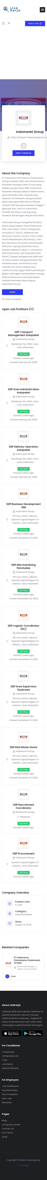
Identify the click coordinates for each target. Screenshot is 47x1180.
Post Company (10, 1094)
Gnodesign (23, 1165)
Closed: (14, 362)
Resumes (7, 1102)
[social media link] (23, 1171)
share (12, 292)
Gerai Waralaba (23, 914)
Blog (4, 1120)
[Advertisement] (23, 54)
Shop (4, 1136)
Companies (8, 1051)
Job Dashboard (10, 1086)
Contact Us (8, 1128)
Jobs (4, 1059)
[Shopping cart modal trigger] (3, 23)
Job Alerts (7, 1064)
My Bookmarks (9, 1090)
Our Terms (7, 1132)
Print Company (13, 299)
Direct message (23, 153)
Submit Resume (10, 1068)
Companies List (10, 1055)
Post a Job (33, 23)
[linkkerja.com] (12, 9)
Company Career (11, 1124)
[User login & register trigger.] (8, 23)
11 (31, 309)
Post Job (6, 1098)
